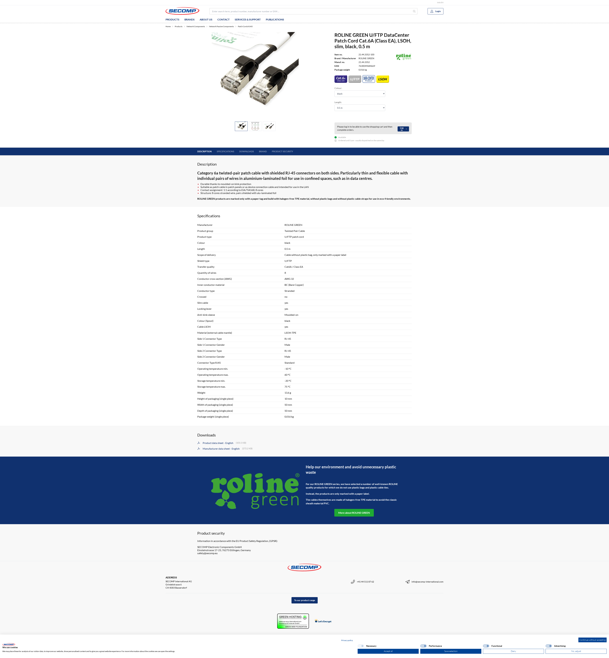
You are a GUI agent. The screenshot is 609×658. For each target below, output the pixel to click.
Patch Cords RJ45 (245, 26)
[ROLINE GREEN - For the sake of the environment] (255, 490)
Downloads (246, 151)
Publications (275, 19)
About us (206, 19)
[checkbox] (361, 646)
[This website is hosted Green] (293, 621)
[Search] (414, 11)
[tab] (241, 126)
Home (168, 26)
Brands (189, 19)
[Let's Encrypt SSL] (323, 621)
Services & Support (248, 19)
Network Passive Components (221, 26)
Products (172, 19)
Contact (223, 19)
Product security (282, 151)
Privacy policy (347, 640)
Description (204, 151)
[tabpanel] (255, 75)
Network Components (196, 26)
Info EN (440, 2)
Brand (263, 151)
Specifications (225, 151)
